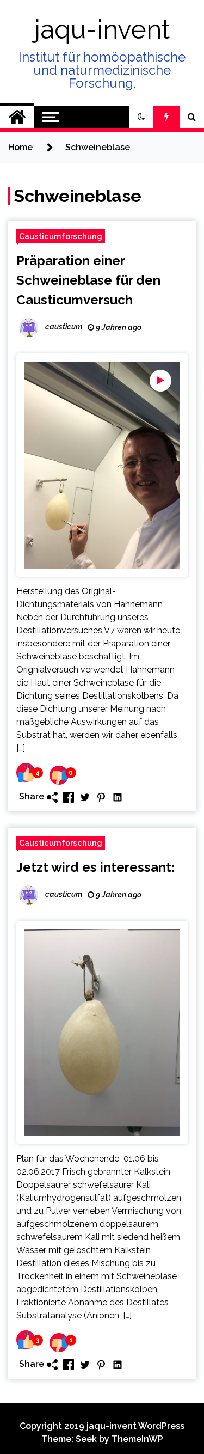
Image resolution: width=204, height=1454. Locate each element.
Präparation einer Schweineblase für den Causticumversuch (88, 280)
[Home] (17, 117)
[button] (141, 117)
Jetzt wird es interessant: (95, 867)
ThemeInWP (137, 1439)
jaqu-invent (102, 29)
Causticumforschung (60, 236)
